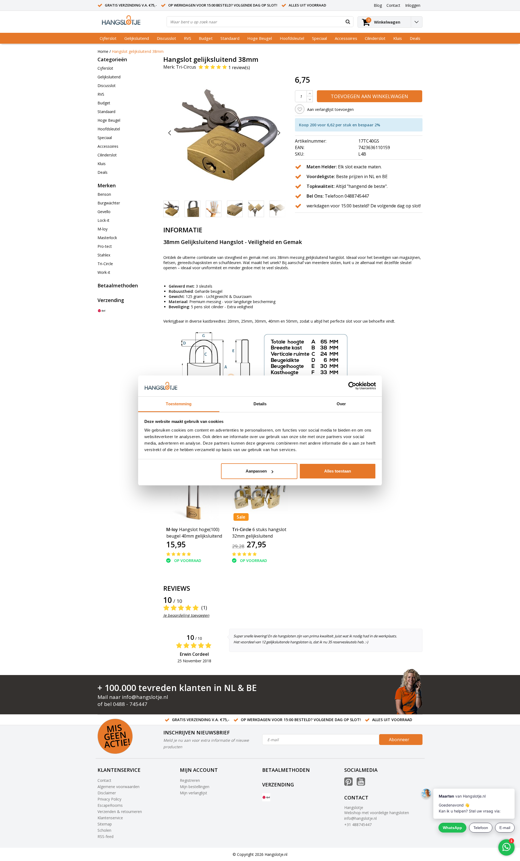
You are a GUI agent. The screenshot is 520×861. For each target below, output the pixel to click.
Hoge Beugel (259, 38)
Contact (104, 780)
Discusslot (166, 38)
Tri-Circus (186, 67)
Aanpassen (256, 471)
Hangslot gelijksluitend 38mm (138, 51)
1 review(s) (239, 67)
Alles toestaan (337, 471)
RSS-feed (105, 836)
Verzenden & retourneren (120, 811)
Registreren (190, 780)
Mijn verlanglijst (193, 792)
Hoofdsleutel (292, 38)
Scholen (104, 830)
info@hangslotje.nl (145, 697)
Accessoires (346, 38)
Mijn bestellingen (194, 786)
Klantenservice (110, 817)
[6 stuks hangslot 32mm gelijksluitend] (260, 494)
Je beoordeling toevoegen (186, 615)
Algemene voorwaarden (118, 786)
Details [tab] (260, 403)
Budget (206, 38)
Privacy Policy (109, 799)
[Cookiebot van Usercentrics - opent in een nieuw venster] (352, 386)
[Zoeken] (348, 22)
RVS (187, 38)
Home (103, 51)
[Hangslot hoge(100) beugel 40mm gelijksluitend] (194, 494)
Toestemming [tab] (178, 403)
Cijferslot (108, 38)
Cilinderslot (375, 38)
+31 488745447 (358, 824)
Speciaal (319, 38)
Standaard (229, 38)
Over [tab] (341, 403)
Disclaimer (107, 792)
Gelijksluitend (136, 38)
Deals (415, 38)
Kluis (397, 38)
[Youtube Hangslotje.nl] (361, 783)
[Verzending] (102, 311)
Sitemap (105, 824)
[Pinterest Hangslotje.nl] (348, 783)
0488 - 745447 (130, 704)
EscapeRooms (110, 805)
